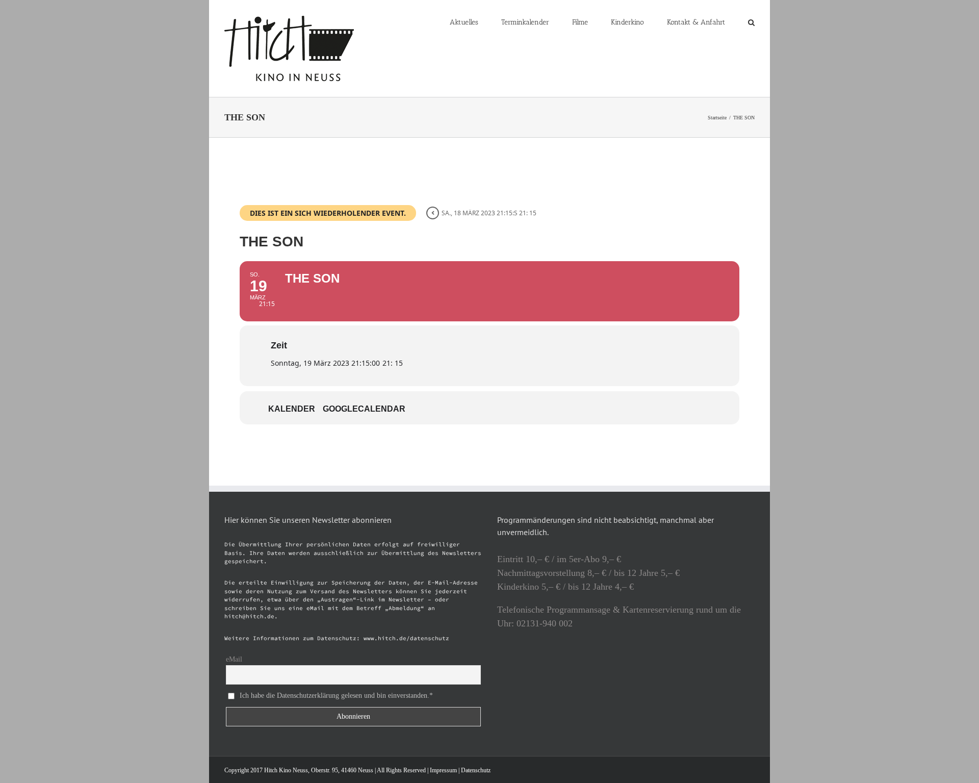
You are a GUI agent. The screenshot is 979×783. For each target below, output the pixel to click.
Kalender (291, 409)
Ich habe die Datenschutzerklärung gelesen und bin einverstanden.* (336, 695)
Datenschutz (476, 770)
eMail (234, 659)
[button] (751, 21)
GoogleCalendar (364, 409)
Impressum (443, 770)
